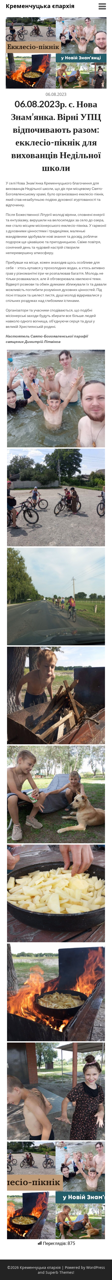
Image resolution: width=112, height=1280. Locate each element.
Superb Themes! (60, 1272)
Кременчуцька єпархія (40, 6)
